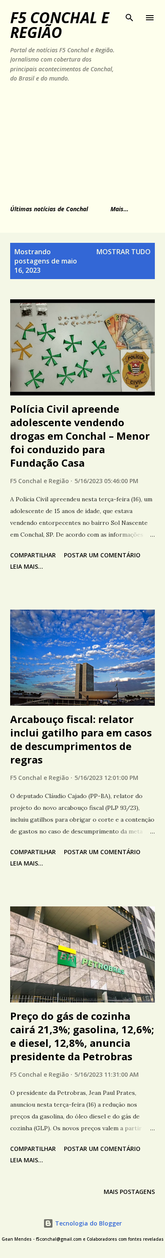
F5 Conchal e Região (59, 25)
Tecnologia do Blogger (87, 1223)
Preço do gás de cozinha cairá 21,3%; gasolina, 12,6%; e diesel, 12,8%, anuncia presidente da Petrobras (82, 1036)
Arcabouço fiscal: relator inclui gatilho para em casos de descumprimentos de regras (81, 739)
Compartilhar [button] (33, 555)
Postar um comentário (102, 555)
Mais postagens (129, 1192)
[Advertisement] (64, 142)
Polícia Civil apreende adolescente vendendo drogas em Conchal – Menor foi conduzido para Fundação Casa (80, 436)
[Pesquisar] (129, 15)
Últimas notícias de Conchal (49, 209)
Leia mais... (26, 566)
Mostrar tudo (123, 251)
